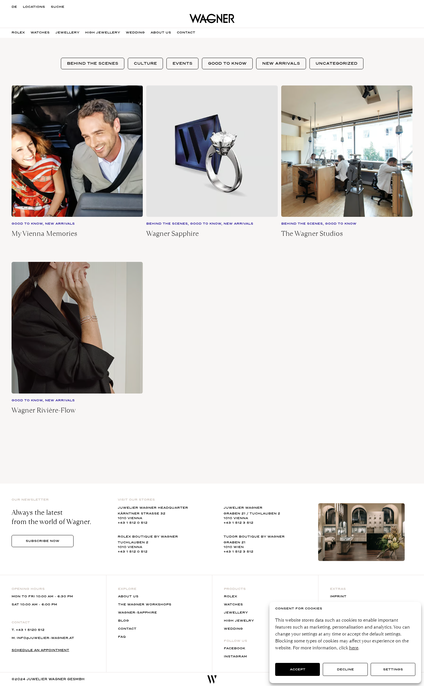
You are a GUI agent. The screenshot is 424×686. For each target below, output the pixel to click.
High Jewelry (239, 620)
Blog (123, 620)
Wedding (135, 32)
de (14, 7)
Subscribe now (42, 541)
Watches (40, 32)
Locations (34, 7)
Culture (145, 63)
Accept (297, 669)
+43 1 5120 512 (30, 630)
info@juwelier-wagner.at (45, 638)
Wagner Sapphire (172, 233)
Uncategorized (336, 63)
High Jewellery (102, 32)
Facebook (234, 648)
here (353, 647)
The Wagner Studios (312, 233)
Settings (393, 669)
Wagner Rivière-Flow (44, 410)
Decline (345, 669)
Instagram (235, 656)
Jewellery (67, 32)
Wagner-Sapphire (137, 612)
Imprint (338, 596)
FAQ (122, 637)
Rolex (18, 32)
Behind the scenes (92, 63)
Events (182, 63)
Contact (186, 32)
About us (161, 32)
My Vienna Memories (44, 233)
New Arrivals (281, 63)
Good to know (227, 63)
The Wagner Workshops (144, 604)
